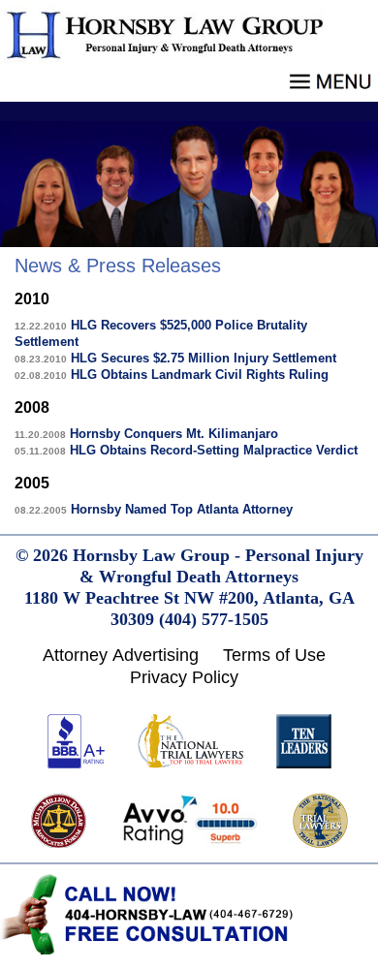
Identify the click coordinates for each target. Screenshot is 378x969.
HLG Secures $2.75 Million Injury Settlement (175, 358)
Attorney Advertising (121, 655)
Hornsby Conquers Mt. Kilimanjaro (146, 433)
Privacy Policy (184, 677)
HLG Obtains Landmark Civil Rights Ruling (172, 374)
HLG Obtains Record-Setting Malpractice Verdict (186, 450)
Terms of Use (274, 655)
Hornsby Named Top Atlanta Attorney (154, 509)
